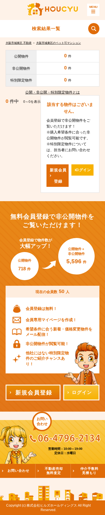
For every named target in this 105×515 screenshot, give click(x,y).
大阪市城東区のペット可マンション (58, 42)
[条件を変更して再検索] (93, 28)
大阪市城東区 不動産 (19, 42)
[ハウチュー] (52, 10)
